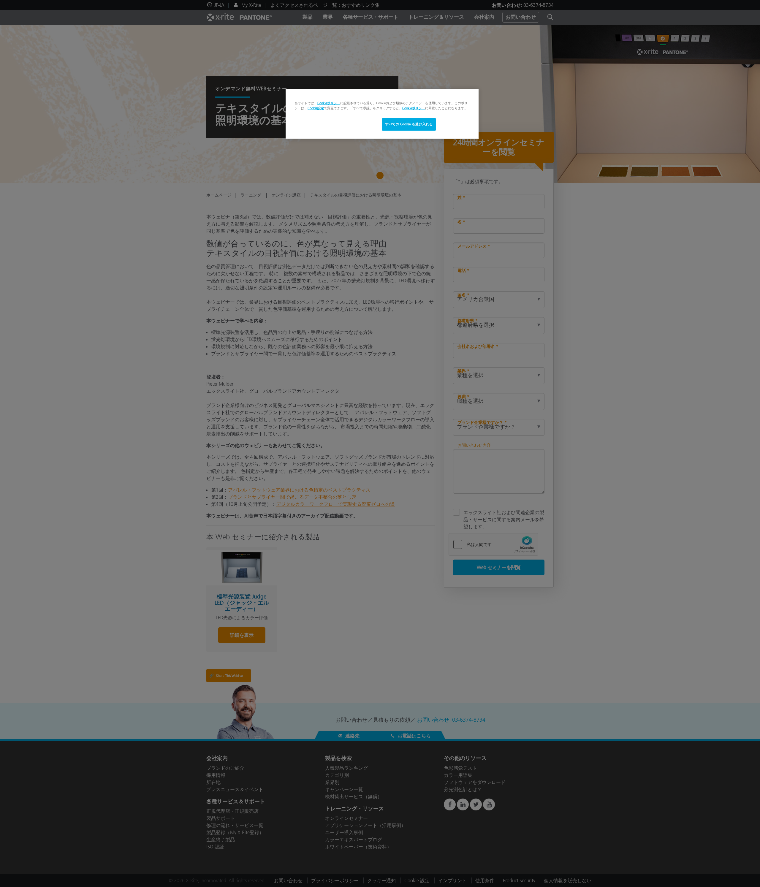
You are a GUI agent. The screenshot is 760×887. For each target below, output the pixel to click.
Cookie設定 (316, 108)
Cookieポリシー (328, 103)
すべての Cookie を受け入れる (409, 124)
